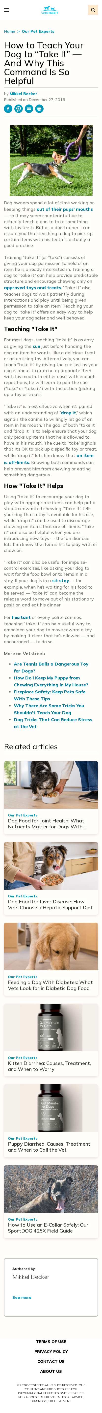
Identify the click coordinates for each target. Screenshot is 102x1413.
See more (21, 1297)
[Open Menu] (7, 10)
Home (10, 31)
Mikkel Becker (23, 93)
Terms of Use (51, 1341)
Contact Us (51, 1361)
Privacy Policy (51, 1351)
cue (36, 346)
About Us (51, 1371)
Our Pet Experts (38, 31)
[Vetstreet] (49, 10)
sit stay (60, 580)
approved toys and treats (32, 287)
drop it (68, 413)
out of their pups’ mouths (65, 209)
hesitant (21, 617)
